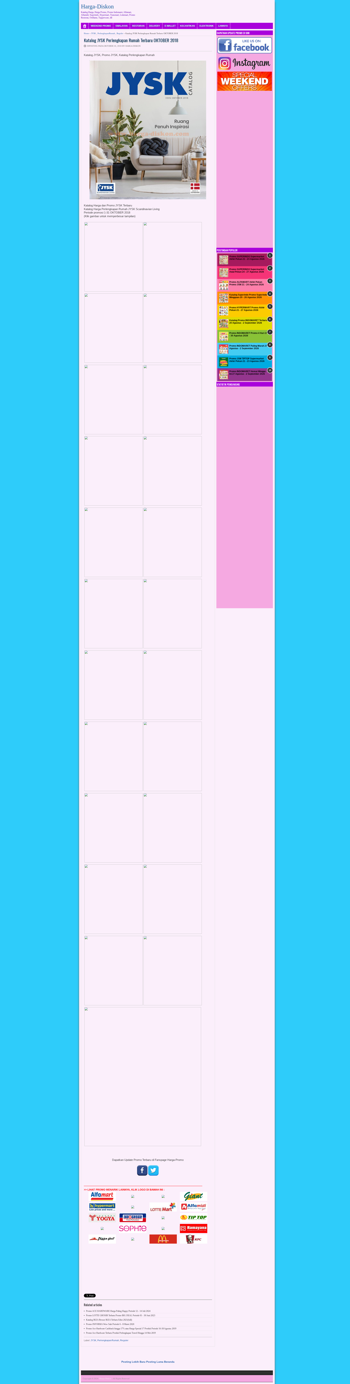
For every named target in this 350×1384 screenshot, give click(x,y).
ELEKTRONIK (206, 26)
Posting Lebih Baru (133, 1361)
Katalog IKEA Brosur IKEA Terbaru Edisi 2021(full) (109, 1320)
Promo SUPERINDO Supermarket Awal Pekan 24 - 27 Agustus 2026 (246, 270)
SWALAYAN (121, 26)
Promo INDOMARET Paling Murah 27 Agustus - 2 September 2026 (248, 347)
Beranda (169, 1361)
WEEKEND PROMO (101, 26)
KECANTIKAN (187, 26)
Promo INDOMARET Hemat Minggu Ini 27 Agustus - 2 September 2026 (247, 372)
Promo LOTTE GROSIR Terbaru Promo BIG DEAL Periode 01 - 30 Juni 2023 (120, 1315)
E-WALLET (170, 26)
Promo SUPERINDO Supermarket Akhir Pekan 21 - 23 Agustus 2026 (247, 257)
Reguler (120, 33)
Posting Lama (154, 1361)
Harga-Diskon (97, 6)
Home (86, 33)
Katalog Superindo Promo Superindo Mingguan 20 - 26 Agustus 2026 (248, 296)
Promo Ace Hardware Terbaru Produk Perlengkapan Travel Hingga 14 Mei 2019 (121, 1333)
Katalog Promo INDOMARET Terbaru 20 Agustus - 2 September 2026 (248, 321)
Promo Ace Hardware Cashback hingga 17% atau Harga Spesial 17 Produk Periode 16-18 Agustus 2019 (131, 1328)
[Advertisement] (206, 10)
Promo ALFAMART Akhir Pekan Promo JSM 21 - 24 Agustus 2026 (246, 283)
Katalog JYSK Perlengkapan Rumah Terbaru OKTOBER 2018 (131, 40)
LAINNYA (223, 26)
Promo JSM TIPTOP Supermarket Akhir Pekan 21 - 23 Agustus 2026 (247, 359)
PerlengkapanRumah (106, 33)
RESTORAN (138, 26)
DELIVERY (154, 26)
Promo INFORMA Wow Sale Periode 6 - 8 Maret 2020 (110, 1324)
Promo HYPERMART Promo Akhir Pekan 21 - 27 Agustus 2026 (247, 308)
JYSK (93, 33)
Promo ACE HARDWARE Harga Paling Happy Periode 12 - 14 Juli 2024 (118, 1311)
